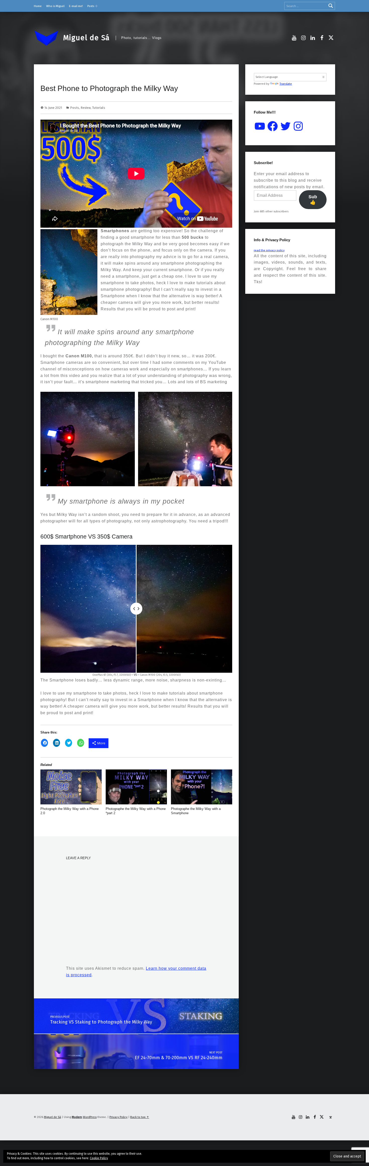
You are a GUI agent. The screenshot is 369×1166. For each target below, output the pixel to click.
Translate (285, 83)
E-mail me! (76, 6)
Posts (90, 6)
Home (38, 6)
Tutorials (98, 108)
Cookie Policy (99, 1158)
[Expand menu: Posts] (96, 6)
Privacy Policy (118, 1117)
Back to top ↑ (139, 1117)
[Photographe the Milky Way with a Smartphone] (201, 787)
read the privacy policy (269, 250)
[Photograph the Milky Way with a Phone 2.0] (71, 787)
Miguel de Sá (86, 37)
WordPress (90, 1117)
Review (86, 108)
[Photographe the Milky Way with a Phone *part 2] (136, 787)
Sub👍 (313, 199)
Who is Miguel (55, 6)
